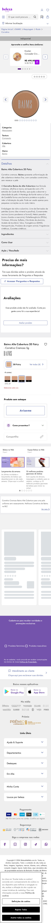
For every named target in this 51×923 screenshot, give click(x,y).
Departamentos (14, 752)
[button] (37, 62)
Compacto (6, 138)
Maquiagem (28, 29)
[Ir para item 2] (22, 69)
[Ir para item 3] (25, 69)
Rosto (38, 29)
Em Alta (10, 773)
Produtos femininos (16, 645)
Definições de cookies (21, 901)
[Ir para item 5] (29, 69)
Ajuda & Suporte (15, 742)
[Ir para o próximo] (45, 99)
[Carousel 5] (29, 490)
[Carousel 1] (20, 490)
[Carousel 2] (22, 490)
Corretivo (5, 32)
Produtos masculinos (37, 645)
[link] (25, 57)
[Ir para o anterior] (5, 99)
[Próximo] (45, 57)
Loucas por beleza (15, 797)
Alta (3, 146)
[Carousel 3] (24, 490)
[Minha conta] (42, 10)
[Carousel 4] (26, 490)
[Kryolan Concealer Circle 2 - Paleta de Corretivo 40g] (17, 57)
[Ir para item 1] (19, 69)
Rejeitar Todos (21, 909)
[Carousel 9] (36, 120)
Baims (18, 29)
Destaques (11, 763)
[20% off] (7, 379)
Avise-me (25, 411)
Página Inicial (7, 29)
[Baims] (8, 355)
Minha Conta (13, 786)
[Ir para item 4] (27, 69)
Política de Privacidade (28, 662)
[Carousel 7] (31, 120)
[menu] (3, 17)
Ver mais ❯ (45, 509)
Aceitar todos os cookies (21, 917)
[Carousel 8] (33, 120)
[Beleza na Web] (7, 10)
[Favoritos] (47, 10)
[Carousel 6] (31, 490)
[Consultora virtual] (42, 17)
